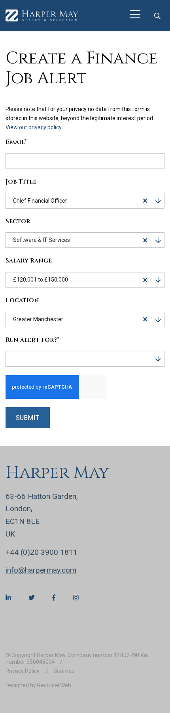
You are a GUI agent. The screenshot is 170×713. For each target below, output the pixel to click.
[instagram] (76, 597)
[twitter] (31, 597)
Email (16, 142)
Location (22, 301)
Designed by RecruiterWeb (38, 685)
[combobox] (102, 201)
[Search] (157, 15)
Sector (18, 222)
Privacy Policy (23, 671)
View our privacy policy (34, 127)
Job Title (21, 182)
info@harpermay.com (41, 570)
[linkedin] (8, 597)
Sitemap (64, 671)
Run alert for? (33, 340)
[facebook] (54, 597)
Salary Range (29, 261)
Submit (27, 418)
